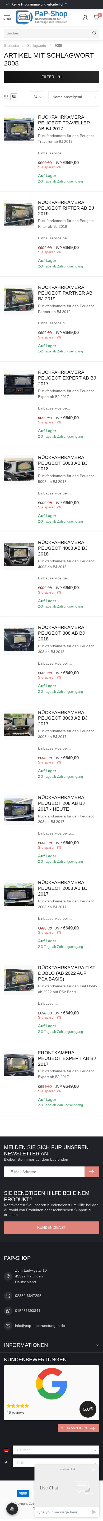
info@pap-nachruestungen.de (40, 1325)
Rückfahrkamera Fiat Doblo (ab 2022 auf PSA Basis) (66, 973)
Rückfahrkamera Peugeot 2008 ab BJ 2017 (62, 888)
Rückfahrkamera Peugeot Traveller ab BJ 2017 (64, 122)
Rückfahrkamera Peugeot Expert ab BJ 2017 (67, 378)
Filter (48, 77)
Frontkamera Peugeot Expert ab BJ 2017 (67, 1058)
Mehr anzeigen (74, 1428)
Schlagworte (36, 46)
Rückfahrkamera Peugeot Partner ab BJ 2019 (65, 293)
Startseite (11, 46)
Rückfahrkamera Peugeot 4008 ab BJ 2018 (62, 548)
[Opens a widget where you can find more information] (66, 1491)
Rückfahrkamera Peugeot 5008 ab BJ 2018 (62, 463)
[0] (96, 17)
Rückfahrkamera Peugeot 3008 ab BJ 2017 (62, 718)
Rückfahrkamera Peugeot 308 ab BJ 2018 (61, 633)
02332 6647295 (28, 1295)
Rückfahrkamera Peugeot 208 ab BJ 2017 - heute (61, 803)
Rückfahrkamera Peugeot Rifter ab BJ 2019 (66, 208)
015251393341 (27, 1310)
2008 (58, 46)
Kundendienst (51, 1227)
